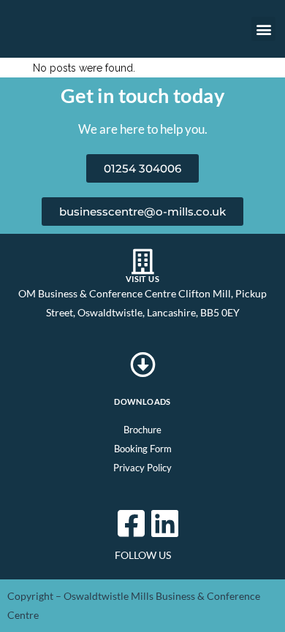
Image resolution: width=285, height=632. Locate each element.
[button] (263, 29)
